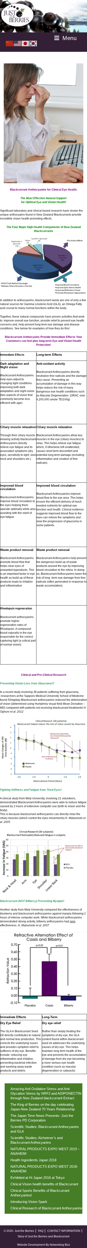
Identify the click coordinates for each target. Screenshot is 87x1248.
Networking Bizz (60, 1244)
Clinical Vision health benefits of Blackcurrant (44, 1184)
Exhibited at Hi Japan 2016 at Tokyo (37, 1178)
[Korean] (33, 43)
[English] (18, 43)
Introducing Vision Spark (28, 1202)
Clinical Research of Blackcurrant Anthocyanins (46, 1208)
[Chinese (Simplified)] (10, 43)
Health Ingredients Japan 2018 (33, 1160)
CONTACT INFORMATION (63, 1231)
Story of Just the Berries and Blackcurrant (43, 1236)
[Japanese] (25, 43)
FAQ (40, 1231)
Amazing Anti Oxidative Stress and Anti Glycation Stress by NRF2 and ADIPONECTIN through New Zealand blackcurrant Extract (45, 1093)
